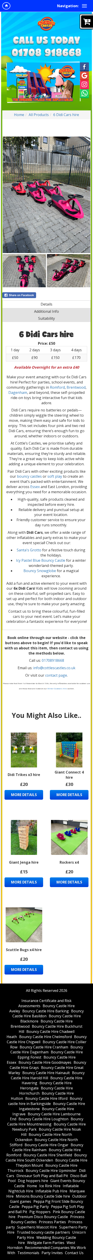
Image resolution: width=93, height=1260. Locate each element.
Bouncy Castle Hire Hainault (46, 1072)
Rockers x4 (69, 862)
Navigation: (68, 5)
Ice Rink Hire (49, 1185)
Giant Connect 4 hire (69, 775)
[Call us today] (46, 52)
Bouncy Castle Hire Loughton (43, 1118)
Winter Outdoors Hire (57, 688)
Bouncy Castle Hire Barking (45, 1011)
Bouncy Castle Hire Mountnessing (45, 1121)
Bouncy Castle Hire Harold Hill (48, 1075)
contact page (56, 675)
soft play (54, 476)
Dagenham (17, 392)
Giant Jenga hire (24, 862)
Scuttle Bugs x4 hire (24, 949)
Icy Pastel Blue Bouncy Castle (40, 560)
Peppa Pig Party (35, 1206)
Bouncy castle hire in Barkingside (45, 1101)
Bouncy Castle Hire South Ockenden (46, 1158)
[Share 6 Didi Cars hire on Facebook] (46, 295)
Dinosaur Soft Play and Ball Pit (42, 1175)
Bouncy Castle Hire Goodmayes (45, 1062)
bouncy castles (29, 476)
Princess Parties (52, 1221)
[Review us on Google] (84, 75)
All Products (39, 114)
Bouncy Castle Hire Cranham (44, 1047)
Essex (35, 486)
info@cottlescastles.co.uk (54, 667)
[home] (6, 5)
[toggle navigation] (84, 6)
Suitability (46, 318)
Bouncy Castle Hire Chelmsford (45, 1036)
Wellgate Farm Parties (45, 1242)
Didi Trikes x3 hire (24, 774)
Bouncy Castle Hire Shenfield (47, 1155)
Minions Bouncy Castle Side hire (43, 1196)
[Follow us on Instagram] (84, 84)
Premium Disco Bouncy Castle (43, 1216)
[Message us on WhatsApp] (84, 93)
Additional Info (46, 311)
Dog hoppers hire (33, 1180)
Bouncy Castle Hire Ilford (46, 1098)
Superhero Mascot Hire (37, 1227)
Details (46, 304)
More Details (24, 794)
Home (19, 114)
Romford (57, 387)
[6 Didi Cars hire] (46, 194)
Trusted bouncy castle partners (43, 1232)
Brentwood (76, 387)
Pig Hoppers (40, 1211)
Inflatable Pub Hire (51, 1191)
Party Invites (52, 1252)
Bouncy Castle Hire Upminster (51, 1170)
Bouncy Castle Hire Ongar (46, 1144)
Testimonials (28, 1252)
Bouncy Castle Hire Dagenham (46, 1050)
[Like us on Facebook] (84, 66)
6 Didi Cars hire (66, 114)
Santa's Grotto (29, 550)
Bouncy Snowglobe (39, 570)
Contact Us (74, 1252)
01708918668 (53, 660)
